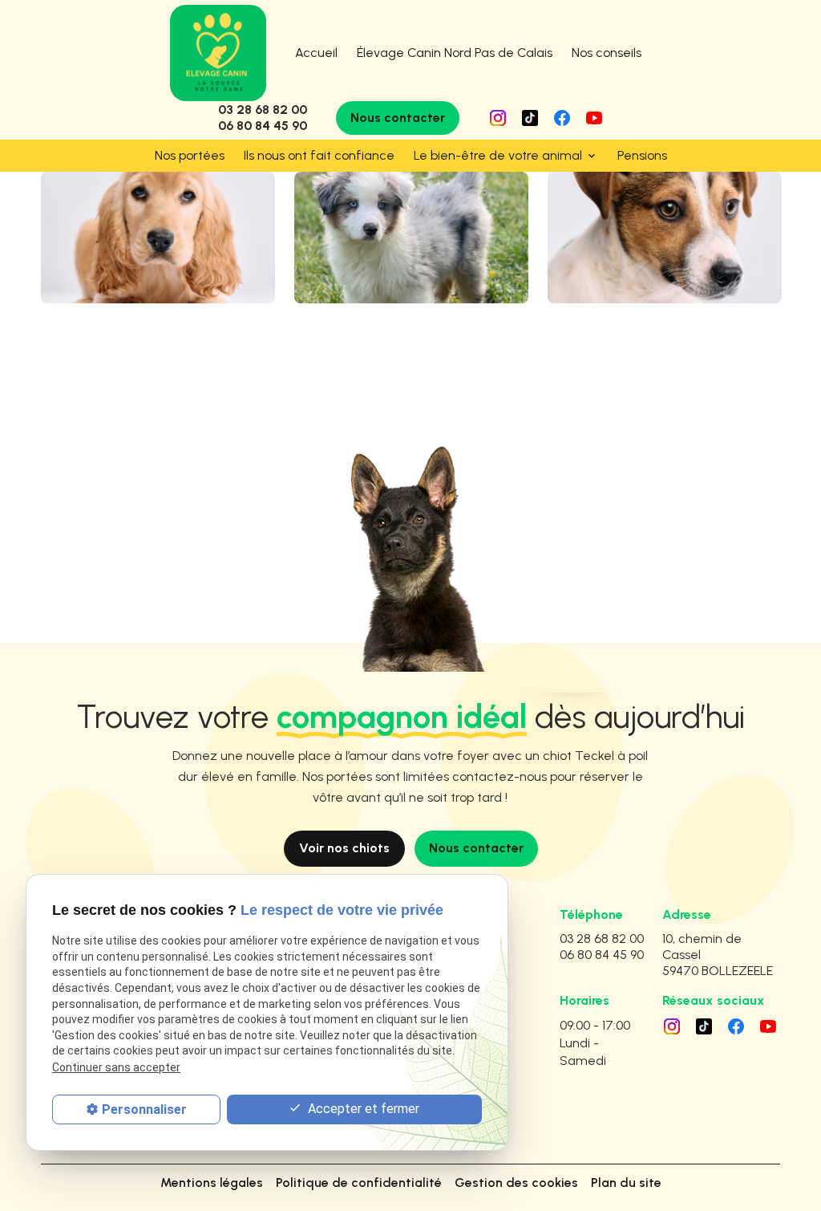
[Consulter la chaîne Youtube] (594, 118)
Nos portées (189, 155)
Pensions (642, 155)
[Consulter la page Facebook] (562, 118)
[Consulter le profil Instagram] (498, 118)
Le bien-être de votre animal (498, 155)
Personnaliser (144, 1109)
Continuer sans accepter (116, 1067)
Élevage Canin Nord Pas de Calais (454, 52)
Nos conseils (606, 52)
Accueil (316, 52)
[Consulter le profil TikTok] (530, 118)
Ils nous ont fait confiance (319, 155)
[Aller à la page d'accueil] (218, 53)
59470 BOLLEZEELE (717, 954)
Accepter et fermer (362, 1108)
